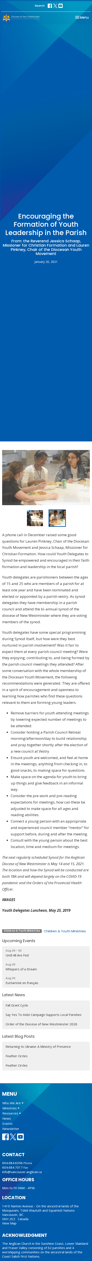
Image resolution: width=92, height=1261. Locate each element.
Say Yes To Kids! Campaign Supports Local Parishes (44, 1014)
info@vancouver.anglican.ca (22, 1172)
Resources (10, 1113)
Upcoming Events (18, 940)
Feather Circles (17, 1056)
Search (40, 6)
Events (7, 1123)
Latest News (13, 995)
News (6, 1118)
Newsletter (10, 1128)
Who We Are (12, 1103)
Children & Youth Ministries (65, 931)
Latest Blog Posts (18, 1036)
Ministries (10, 1108)
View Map (9, 1223)
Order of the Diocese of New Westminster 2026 (41, 1024)
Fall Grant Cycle (17, 1005)
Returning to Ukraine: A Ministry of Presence (38, 1046)
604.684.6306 (12, 1163)
